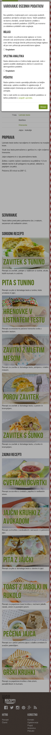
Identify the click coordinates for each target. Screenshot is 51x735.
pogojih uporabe (25, 97)
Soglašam (10, 49)
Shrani (43, 106)
